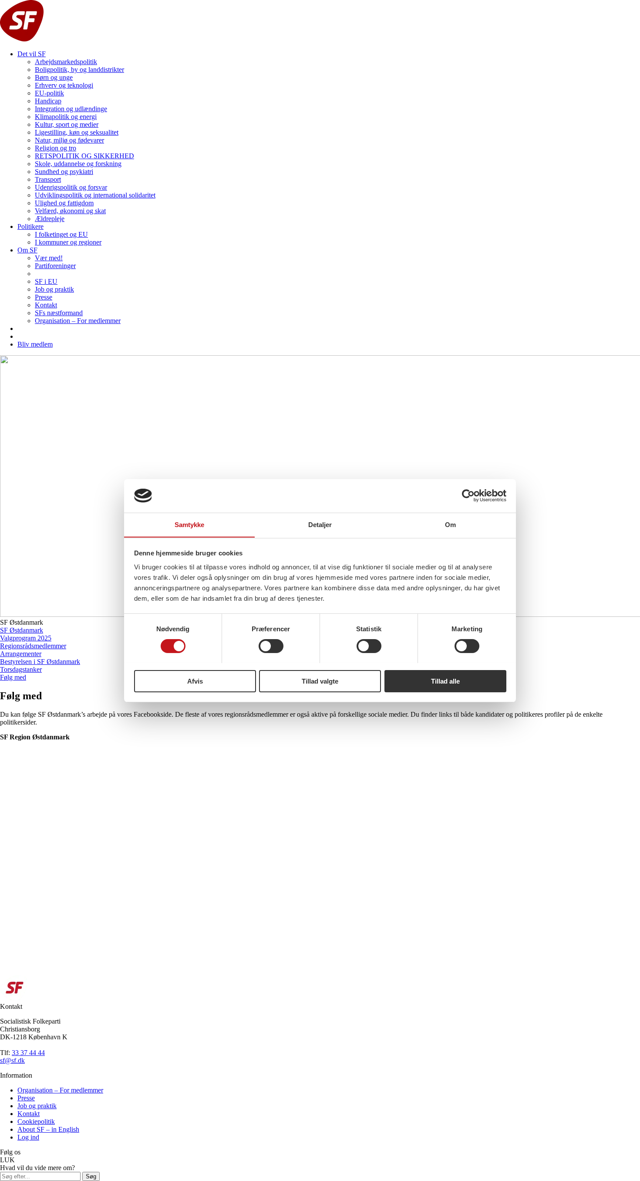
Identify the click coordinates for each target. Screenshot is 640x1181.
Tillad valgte (320, 680)
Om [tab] (450, 524)
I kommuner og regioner (68, 242)
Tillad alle (445, 680)
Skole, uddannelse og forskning (78, 163)
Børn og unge (54, 77)
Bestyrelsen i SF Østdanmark (40, 661)
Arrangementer (20, 653)
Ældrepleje (49, 218)
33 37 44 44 (28, 1052)
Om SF (27, 250)
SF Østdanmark (21, 630)
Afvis (195, 680)
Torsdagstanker (21, 669)
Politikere (30, 226)
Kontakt (46, 305)
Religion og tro (55, 148)
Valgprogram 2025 (25, 638)
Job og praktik (54, 289)
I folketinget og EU (61, 234)
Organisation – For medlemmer (78, 320)
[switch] (271, 646)
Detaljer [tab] (320, 524)
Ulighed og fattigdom (64, 203)
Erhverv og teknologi (64, 85)
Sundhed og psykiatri (64, 171)
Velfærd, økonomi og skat (70, 210)
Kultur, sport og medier (66, 124)
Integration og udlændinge (71, 108)
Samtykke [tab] (190, 524)
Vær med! (49, 258)
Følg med (13, 677)
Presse (43, 297)
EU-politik (49, 93)
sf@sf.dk (12, 1060)
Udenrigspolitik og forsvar (71, 187)
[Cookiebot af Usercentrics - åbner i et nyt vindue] (468, 495)
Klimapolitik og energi (66, 116)
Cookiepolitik (36, 1121)
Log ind (28, 1137)
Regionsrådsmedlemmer (33, 646)
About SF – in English (48, 1129)
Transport (48, 179)
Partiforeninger (55, 265)
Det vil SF (31, 54)
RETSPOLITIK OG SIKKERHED (84, 156)
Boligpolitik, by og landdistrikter (79, 69)
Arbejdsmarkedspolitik (66, 61)
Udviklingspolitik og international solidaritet (95, 195)
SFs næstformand (59, 313)
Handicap (48, 101)
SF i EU (46, 281)
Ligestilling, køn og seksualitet (76, 132)
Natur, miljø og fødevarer (69, 140)
